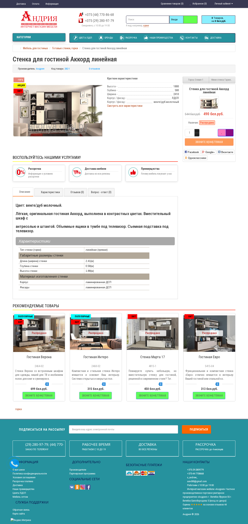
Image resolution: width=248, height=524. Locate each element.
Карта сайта (19, 513)
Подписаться (199, 429)
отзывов (219, 504)
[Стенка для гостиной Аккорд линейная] (58, 111)
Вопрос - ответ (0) (101, 192)
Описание (24, 191)
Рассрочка (131, 37)
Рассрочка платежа (23, 481)
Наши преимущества (161, 37)
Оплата (35, 4)
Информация (52, 4)
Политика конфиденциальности (30, 473)
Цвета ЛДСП (85, 37)
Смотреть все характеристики (124, 105)
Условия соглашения (24, 477)
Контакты (191, 37)
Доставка (21, 4)
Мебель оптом (20, 496)
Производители (77, 469)
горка (18, 409)
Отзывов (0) (77, 192)
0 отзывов (94, 68)
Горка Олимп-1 (195, 79)
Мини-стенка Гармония (222, 79)
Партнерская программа (82, 473)
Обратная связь (21, 509)
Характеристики (50, 192)
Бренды (108, 37)
